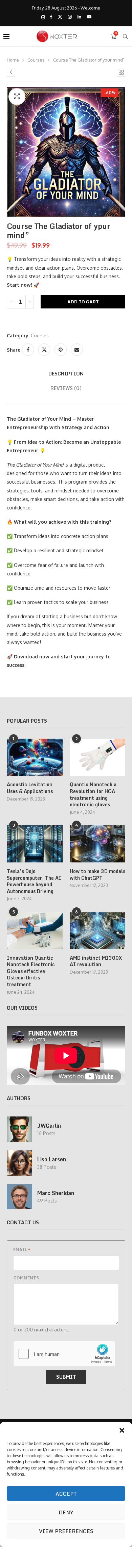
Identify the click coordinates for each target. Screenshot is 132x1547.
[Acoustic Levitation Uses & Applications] (35, 757)
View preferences (66, 1531)
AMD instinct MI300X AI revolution (96, 961)
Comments (26, 1278)
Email (21, 1249)
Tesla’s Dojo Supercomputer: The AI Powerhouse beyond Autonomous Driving (34, 881)
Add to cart (83, 301)
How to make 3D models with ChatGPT (97, 874)
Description (66, 373)
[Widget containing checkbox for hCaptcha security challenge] (64, 1354)
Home (13, 60)
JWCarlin (49, 1125)
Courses (36, 60)
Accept (66, 1494)
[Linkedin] (79, 16)
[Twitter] (60, 16)
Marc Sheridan (55, 1193)
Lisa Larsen (51, 1159)
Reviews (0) (66, 388)
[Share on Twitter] (44, 349)
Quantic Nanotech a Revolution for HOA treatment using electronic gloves (93, 794)
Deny (66, 1512)
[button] (121, 1430)
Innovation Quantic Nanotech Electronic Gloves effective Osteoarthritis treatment (31, 971)
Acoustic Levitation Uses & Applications (30, 787)
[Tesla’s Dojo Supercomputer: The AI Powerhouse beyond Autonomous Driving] (35, 843)
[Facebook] (51, 16)
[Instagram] (70, 16)
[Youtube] (89, 16)
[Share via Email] (77, 349)
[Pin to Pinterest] (60, 349)
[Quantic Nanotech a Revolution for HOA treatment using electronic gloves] (98, 757)
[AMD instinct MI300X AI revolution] (98, 930)
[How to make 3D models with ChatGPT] (98, 843)
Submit (66, 1377)
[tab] (66, 373)
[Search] (125, 36)
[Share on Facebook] (28, 349)
